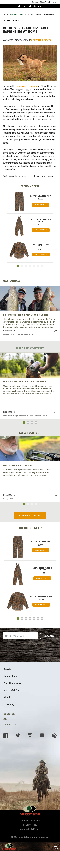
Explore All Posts (30, 516)
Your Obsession (15, 14)
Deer (5, 499)
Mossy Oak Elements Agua (22, 334)
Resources (9, 713)
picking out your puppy (26, 86)
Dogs (15, 416)
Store (6, 719)
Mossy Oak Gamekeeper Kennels (33, 416)
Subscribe (48, 636)
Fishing (6, 334)
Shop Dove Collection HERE (30, 6)
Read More (9, 330)
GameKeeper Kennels (41, 40)
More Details (41, 204)
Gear (11, 499)
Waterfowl (7, 416)
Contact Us (9, 724)
